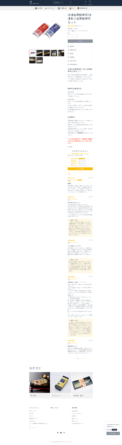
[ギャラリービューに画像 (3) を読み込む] (46, 53)
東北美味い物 (83, 8)
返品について (75, 418)
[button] (71, 26)
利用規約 (74, 416)
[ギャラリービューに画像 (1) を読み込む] (32, 53)
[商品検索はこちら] (70, 2)
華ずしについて (32, 411)
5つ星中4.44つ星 (84, 154)
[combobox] (62, 2)
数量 (69, 33)
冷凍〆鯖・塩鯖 (78, 395)
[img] (71, 178)
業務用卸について (33, 418)
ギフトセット (51, 8)
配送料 (73, 30)
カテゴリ (31, 416)
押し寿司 (40, 8)
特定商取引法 (75, 411)
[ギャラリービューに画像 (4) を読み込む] (54, 53)
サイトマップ (32, 427)
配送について (75, 421)
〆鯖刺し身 (64, 8)
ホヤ (73, 8)
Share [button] (70, 146)
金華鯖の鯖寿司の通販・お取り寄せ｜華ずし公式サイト (62, 441)
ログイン (85, 4)
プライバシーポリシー (77, 413)
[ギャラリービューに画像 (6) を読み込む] (32, 60)
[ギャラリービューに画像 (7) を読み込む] (39, 60)
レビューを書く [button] (80, 169)
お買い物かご (90, 4)
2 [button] (79, 358)
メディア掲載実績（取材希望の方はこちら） (38, 424)
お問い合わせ (32, 421)
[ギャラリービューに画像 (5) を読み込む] (61, 53)
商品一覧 (31, 413)
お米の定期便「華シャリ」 (78, 423)
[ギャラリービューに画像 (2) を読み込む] (39, 53)
